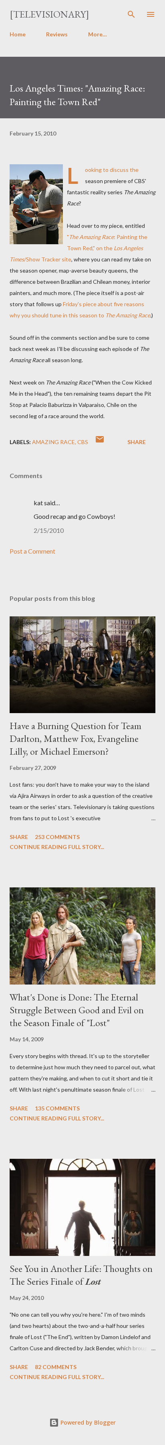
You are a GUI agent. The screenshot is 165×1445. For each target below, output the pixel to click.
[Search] (131, 14)
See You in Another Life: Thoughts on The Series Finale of (81, 1275)
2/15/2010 (49, 530)
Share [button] (136, 441)
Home (18, 34)
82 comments (55, 1366)
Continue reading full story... (57, 846)
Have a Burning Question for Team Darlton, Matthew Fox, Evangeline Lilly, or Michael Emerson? (75, 738)
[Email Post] (100, 441)
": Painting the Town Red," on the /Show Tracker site (78, 248)
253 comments (57, 836)
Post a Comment (32, 551)
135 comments (57, 1108)
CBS (82, 441)
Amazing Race (53, 441)
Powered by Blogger (87, 1422)
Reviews (57, 34)
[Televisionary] (49, 14)
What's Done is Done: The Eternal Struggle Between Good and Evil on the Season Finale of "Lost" (77, 1010)
